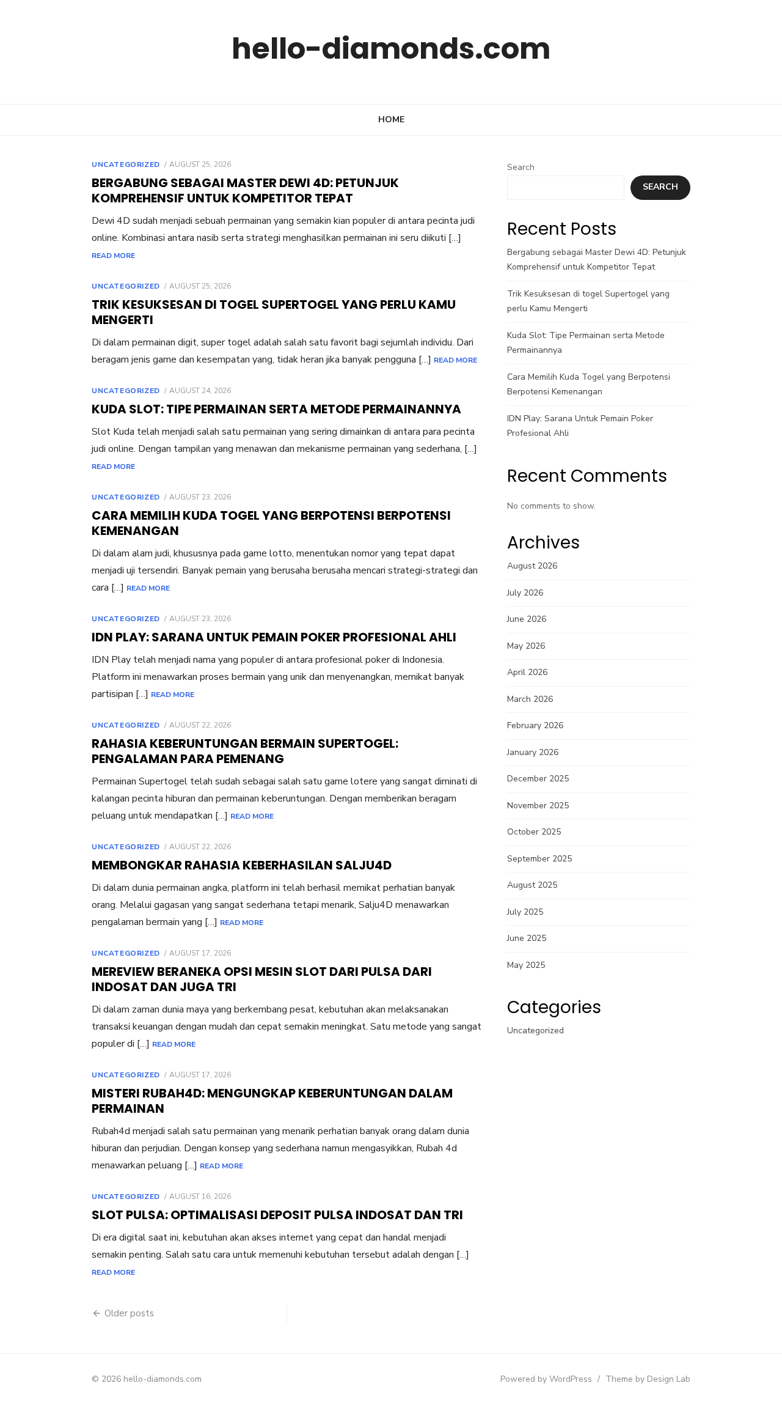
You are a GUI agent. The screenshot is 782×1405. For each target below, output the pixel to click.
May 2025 (526, 965)
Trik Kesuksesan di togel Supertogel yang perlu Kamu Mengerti (274, 312)
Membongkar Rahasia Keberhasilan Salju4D (242, 865)
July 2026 (525, 593)
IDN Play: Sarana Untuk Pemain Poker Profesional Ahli (274, 637)
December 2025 (538, 778)
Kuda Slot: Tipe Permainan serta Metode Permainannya (276, 409)
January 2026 (532, 752)
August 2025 (532, 885)
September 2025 (539, 859)
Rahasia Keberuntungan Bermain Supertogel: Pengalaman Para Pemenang (245, 751)
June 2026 (526, 619)
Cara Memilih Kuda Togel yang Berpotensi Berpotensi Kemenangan (271, 523)
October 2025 (534, 832)
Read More (113, 255)
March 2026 (530, 699)
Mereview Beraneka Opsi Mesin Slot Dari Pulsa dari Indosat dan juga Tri (262, 979)
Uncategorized (126, 164)
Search (521, 167)
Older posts (129, 1313)
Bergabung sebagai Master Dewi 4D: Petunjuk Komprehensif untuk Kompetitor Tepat (245, 190)
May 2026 (526, 646)
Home (391, 119)
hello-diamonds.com (391, 48)
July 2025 (525, 912)
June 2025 (526, 938)
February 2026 (535, 725)
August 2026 (532, 566)
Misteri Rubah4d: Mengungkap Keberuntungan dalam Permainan (272, 1101)
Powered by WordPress (546, 1379)
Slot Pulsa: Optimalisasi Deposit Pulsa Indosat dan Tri (277, 1214)
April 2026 (527, 672)
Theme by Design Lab (647, 1379)
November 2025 (538, 805)
